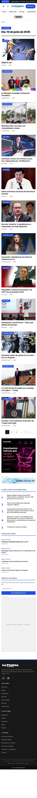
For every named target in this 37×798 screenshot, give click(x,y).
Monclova (13, 11)
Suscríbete (30, 6)
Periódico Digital (6, 739)
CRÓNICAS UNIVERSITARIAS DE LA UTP (14, 542)
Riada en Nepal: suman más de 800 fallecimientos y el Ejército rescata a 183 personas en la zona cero (20, 496)
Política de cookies (22, 763)
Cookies (3, 752)
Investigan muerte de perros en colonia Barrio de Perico (18, 551)
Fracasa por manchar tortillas (16, 527)
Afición (3, 718)
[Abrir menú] (3, 6)
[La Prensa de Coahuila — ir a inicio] (18, 6)
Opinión (3, 728)
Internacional (5, 706)
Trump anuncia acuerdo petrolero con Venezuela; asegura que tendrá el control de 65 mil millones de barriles (20, 510)
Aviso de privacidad (7, 746)
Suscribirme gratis (18, 593)
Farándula (4, 721)
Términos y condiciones (8, 749)
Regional (4, 697)
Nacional (4, 703)
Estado (22, 11)
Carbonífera (5, 693)
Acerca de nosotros (7, 736)
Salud (3, 724)
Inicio (4, 11)
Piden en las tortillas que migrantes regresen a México (18, 503)
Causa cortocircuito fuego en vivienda (14, 570)
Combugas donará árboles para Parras (14, 561)
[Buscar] (8, 6)
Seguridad (4, 715)
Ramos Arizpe (5, 700)
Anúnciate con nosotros (8, 743)
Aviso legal (11, 763)
